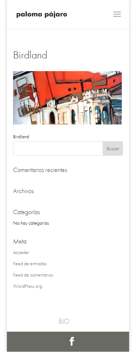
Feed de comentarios (33, 274)
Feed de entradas (30, 263)
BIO (64, 321)
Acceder (21, 252)
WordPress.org (27, 286)
